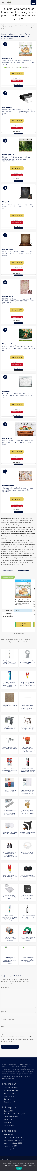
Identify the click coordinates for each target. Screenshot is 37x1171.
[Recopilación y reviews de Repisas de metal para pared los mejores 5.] (27, 720)
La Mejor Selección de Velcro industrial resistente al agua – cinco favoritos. (27, 770)
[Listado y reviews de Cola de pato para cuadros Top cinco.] (27, 654)
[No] (35, 1165)
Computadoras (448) (11, 1117)
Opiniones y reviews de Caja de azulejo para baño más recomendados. (10, 705)
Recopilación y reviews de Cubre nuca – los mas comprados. (10, 728)
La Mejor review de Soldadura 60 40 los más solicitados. (9, 939)
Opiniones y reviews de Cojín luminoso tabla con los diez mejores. (9, 790)
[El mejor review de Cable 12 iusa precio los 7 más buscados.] (27, 930)
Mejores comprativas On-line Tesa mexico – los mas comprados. (27, 877)
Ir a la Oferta (16, 73)
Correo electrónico (8, 1019)
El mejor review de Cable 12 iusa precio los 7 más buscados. (27, 939)
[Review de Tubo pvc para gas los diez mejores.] (27, 845)
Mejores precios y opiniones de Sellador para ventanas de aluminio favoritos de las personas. (9, 918)
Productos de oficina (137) (13, 1137)
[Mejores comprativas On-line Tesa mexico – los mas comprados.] (27, 868)
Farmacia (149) (9, 1125)
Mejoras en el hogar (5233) (13, 1143)
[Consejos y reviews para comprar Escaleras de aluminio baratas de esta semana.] (9, 654)
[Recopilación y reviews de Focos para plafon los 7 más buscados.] (9, 825)
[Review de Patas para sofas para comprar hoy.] (27, 825)
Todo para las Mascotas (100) (14, 1140)
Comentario (5, 988)
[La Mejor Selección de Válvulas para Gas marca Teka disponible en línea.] (27, 803)
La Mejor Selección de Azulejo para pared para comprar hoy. (27, 897)
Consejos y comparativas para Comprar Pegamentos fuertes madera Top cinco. (27, 684)
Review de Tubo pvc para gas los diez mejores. (27, 853)
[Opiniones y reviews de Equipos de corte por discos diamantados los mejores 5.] (27, 950)
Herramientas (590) (10, 1146)
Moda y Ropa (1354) (11, 1090)
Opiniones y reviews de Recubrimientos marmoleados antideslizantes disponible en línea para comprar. (10, 855)
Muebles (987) (9, 1149)
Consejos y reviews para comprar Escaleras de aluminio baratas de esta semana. (9, 663)
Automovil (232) (9, 1122)
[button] (33, 2)
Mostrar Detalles (18, 86)
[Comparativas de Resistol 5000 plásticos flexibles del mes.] (9, 761)
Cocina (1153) (8, 1111)
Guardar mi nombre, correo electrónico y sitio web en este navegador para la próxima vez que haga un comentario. (17, 1039)
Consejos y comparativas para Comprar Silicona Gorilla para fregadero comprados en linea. (9, 812)
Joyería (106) (8, 1134)
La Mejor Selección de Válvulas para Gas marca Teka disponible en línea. (27, 812)
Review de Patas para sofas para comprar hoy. (27, 832)
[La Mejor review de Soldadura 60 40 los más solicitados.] (9, 930)
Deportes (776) (9, 1096)
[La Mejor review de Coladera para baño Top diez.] (9, 888)
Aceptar (19, 1168)
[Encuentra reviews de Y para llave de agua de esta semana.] (9, 740)
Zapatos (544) (9, 1099)
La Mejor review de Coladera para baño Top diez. (9, 897)
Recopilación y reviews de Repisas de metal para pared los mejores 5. (27, 728)
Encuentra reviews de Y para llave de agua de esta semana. (9, 749)
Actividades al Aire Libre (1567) (14, 1114)
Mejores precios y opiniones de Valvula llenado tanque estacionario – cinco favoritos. (27, 749)
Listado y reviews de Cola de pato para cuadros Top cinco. (27, 662)
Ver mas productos (7, 577)
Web (2, 1027)
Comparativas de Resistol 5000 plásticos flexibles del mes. (9, 770)
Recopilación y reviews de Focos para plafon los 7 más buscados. (10, 833)
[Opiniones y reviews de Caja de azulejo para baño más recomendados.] (9, 697)
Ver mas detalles (23, 624)
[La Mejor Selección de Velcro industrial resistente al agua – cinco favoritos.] (27, 761)
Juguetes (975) (9, 1093)
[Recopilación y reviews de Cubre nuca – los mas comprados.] (9, 720)
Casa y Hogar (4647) (11, 1087)
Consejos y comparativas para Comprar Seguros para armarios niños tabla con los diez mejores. (27, 791)
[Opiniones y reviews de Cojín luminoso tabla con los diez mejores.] (9, 782)
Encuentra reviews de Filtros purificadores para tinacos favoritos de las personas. (9, 684)
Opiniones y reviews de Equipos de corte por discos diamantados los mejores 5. (27, 959)
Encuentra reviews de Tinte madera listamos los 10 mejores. (27, 917)
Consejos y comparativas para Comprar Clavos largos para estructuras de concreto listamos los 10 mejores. (27, 706)
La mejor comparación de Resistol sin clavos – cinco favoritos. (10, 877)
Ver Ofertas (16, 84)
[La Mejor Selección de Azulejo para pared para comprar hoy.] (27, 888)
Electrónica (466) (10, 1102)
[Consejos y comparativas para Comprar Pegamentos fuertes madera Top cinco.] (27, 675)
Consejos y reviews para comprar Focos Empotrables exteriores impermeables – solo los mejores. (9, 960)
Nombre (4, 1011)
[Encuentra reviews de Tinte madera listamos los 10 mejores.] (27, 908)
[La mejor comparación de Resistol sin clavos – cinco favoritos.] (9, 868)
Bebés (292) (8, 1119)
